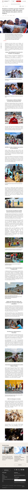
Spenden (19, 1)
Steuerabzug (15, 485)
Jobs (2, 480)
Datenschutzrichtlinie (11, 485)
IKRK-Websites (6, 470)
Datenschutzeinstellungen (19, 485)
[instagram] (18, 469)
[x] (14, 469)
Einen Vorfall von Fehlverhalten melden (8, 479)
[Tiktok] (20, 469)
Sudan (8, 15)
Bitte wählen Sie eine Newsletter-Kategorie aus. (19, 475)
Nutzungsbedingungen (4, 487)
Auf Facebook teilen (1, 48)
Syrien (5, 15)
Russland (11, 15)
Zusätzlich (20, 464)
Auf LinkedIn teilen (1, 46)
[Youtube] (23, 469)
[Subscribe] (24, 480)
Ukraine (13, 15)
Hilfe (13, 1)
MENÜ (25, 1)
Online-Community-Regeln (23, 486)
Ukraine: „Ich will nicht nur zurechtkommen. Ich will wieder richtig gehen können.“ (7, 458)
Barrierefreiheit (3, 485)
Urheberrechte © (7, 486)
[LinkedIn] (21, 469)
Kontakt (3, 478)
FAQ (2, 481)
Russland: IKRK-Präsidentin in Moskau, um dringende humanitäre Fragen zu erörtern (19, 459)
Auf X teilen (1, 44)
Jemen (3, 15)
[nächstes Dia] (5, 465)
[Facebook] (16, 469)
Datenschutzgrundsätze (22, 482)
